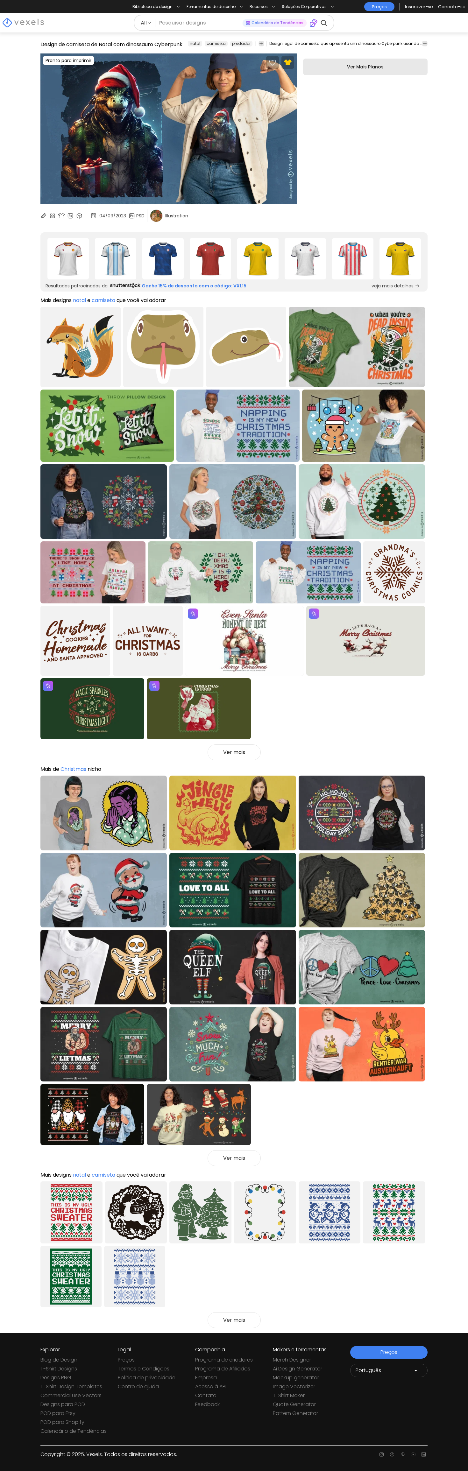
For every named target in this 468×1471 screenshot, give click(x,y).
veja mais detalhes (393, 286)
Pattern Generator (295, 1413)
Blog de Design (58, 1359)
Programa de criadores (224, 1359)
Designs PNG (55, 1377)
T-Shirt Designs (58, 1368)
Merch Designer (292, 1359)
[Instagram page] (382, 1454)
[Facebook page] (392, 1454)
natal (195, 43)
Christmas (73, 769)
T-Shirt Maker (289, 1395)
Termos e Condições (143, 1368)
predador (241, 43)
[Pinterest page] (403, 1454)
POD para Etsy (57, 1413)
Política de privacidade (146, 1377)
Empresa (206, 1377)
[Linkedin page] (424, 1454)
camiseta (216, 43)
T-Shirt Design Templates (71, 1386)
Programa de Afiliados (222, 1368)
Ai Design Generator (297, 1368)
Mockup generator (296, 1377)
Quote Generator (294, 1404)
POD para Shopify (62, 1422)
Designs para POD (62, 1404)
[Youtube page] (413, 1454)
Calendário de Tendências (73, 1431)
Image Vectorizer (294, 1386)
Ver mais (234, 752)
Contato (205, 1395)
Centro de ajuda (138, 1386)
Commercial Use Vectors (71, 1395)
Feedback (207, 1404)
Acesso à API (210, 1386)
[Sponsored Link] (68, 259)
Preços (126, 1359)
